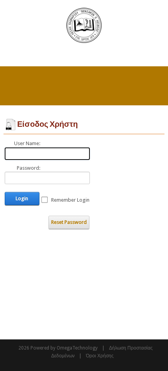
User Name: (27, 143)
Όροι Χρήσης (100, 356)
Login (22, 198)
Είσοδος (155, 54)
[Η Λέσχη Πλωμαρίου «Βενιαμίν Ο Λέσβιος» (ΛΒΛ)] (84, 25)
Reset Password (69, 222)
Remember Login (70, 200)
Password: (28, 168)
